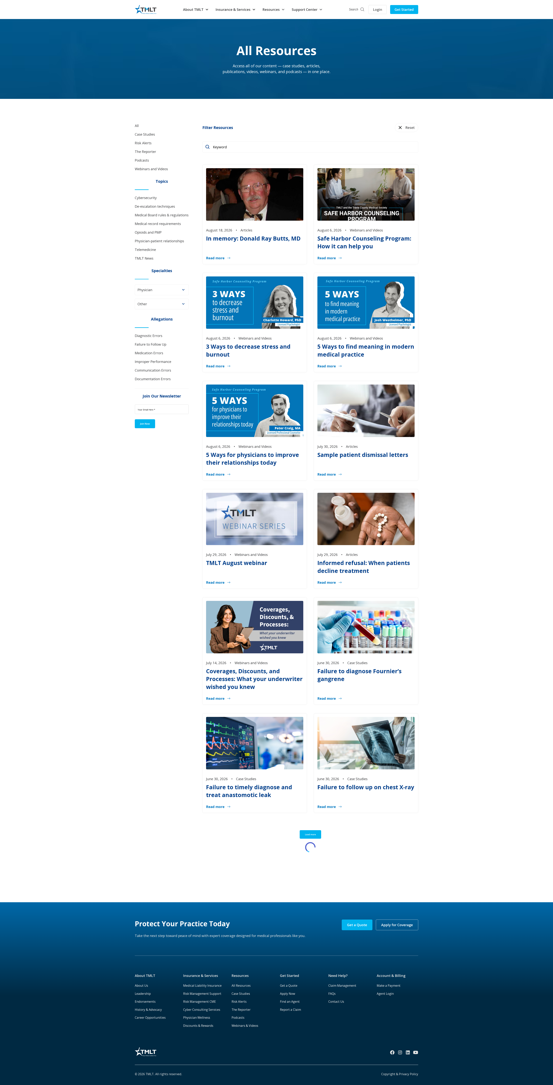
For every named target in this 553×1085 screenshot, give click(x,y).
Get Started (404, 9)
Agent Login (385, 994)
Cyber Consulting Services (201, 1010)
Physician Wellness (196, 1018)
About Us (141, 986)
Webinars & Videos (245, 1026)
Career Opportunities (150, 1018)
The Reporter (241, 1010)
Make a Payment (388, 986)
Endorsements (145, 1002)
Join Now (145, 423)
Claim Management (342, 986)
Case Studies (241, 994)
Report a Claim (290, 1010)
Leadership (143, 994)
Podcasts (238, 1018)
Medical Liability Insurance (202, 986)
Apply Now (287, 994)
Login (377, 9)
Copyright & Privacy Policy (399, 1074)
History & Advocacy (148, 1010)
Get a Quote (357, 924)
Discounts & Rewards (198, 1026)
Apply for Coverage (397, 924)
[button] (196, 9)
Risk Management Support (202, 994)
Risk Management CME (199, 1002)
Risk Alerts (239, 1002)
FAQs (332, 994)
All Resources (241, 986)
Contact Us (336, 1002)
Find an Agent (290, 1002)
